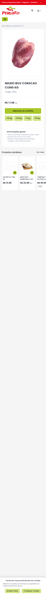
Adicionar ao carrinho (23, 111)
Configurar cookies (31, 591)
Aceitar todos (12, 591)
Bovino (9, 26)
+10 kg (37, 118)
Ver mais (40, 152)
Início (4, 26)
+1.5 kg (9, 118)
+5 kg (28, 118)
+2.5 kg (18, 118)
